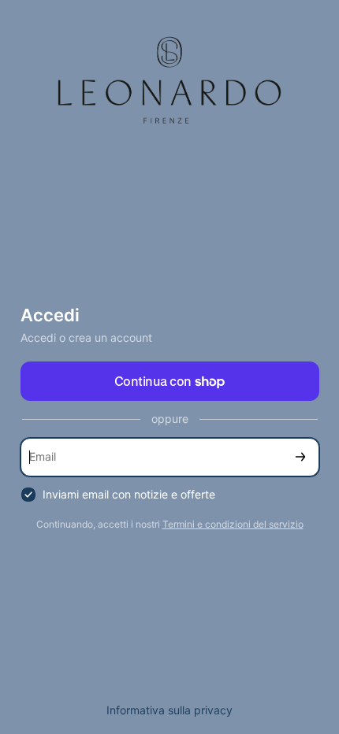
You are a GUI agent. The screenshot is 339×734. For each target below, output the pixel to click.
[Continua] (300, 457)
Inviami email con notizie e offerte (129, 494)
